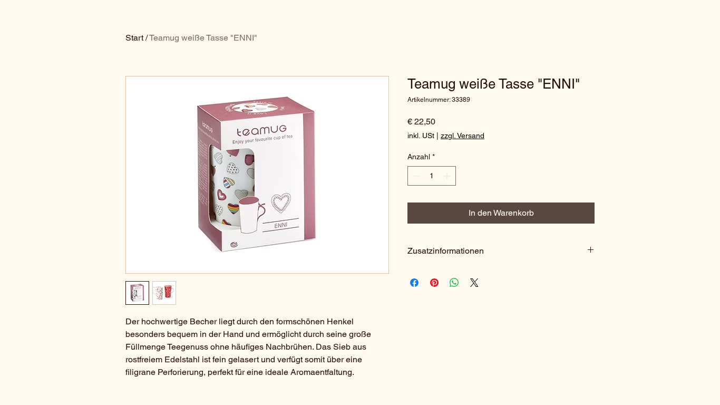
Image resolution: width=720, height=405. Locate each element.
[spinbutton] (431, 176)
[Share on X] (474, 282)
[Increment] (447, 176)
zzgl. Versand (462, 135)
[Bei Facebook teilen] (414, 282)
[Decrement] (415, 176)
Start (134, 38)
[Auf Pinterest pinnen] (434, 282)
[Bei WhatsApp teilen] (454, 282)
